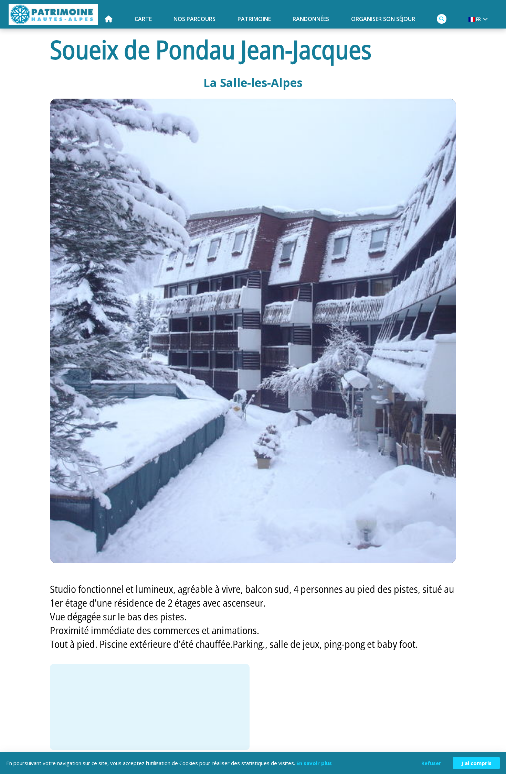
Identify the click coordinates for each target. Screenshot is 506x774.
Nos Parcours (194, 19)
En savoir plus (314, 763)
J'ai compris (476, 763)
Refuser (431, 763)
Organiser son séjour (383, 19)
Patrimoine (254, 19)
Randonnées (311, 19)
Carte (143, 19)
